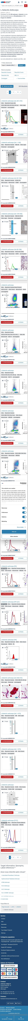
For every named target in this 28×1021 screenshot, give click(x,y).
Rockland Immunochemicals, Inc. (9, 998)
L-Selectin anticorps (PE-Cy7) (10, 602)
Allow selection (14, 536)
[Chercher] (25, 5)
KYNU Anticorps (6, 882)
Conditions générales (5, 1011)
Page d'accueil (5, 907)
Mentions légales (10, 1007)
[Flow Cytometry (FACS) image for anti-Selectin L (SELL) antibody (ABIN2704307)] (12, 544)
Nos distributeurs (5, 958)
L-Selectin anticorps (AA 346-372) (11, 678)
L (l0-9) (12, 907)
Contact (3, 918)
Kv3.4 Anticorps (5, 886)
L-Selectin (18, 907)
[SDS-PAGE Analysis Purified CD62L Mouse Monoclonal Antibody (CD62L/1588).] (12, 798)
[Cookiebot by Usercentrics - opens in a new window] (20, 483)
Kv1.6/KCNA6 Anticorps (8, 896)
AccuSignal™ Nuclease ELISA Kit (9, 944)
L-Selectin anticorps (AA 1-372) (11, 713)
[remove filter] (16, 65)
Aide (2, 921)
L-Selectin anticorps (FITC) (9, 820)
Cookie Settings (17, 1009)
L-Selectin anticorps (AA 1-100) (11, 142)
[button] (25, 117)
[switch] (24, 512)
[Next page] (20, 92)
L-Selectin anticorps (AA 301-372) (11, 101)
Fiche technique (8, 134)
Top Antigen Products (6, 930)
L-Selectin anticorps (7, 285)
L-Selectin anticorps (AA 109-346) (11, 214)
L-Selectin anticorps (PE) (9, 566)
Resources (3, 927)
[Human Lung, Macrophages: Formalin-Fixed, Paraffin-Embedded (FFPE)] (12, 691)
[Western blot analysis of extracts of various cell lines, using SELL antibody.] (12, 156)
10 (17, 92)
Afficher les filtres (8, 86)
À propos (2, 1007)
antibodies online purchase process (10, 956)
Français (11, 1003)
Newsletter (3, 924)
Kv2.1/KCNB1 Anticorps (8, 893)
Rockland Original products (8, 950)
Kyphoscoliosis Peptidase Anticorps (11, 878)
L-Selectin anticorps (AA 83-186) (11, 178)
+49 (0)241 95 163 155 (8, 993)
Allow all (14, 531)
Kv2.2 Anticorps (5, 889)
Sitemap (3, 933)
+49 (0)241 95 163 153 (8, 992)
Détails (21, 134)
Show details (20, 527)
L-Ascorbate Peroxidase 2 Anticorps (10, 875)
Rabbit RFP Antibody (6, 947)
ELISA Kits (3, 953)
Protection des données (6, 1009)
